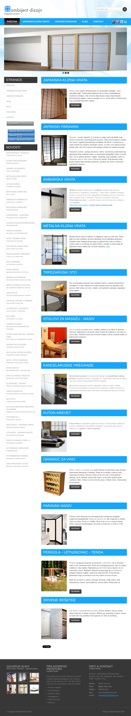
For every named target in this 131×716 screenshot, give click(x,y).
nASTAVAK (75, 169)
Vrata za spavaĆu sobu (17, 440)
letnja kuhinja (13, 184)
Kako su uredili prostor (18, 376)
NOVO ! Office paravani (17, 360)
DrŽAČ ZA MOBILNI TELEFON (18, 285)
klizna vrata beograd (16, 161)
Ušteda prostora (54, 699)
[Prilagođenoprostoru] (23, 10)
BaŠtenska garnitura (16, 207)
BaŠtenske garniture (16, 192)
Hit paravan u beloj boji (17, 448)
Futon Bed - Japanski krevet (19, 433)
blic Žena (10, 316)
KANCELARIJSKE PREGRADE (18, 254)
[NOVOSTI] (13, 147)
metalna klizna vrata (16, 176)
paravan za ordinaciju (16, 200)
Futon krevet (12, 368)
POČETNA (10, 85)
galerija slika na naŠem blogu (20, 223)
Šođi (92, 137)
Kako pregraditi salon (17, 464)
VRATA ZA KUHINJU (14, 231)
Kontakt (10, 117)
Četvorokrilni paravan (17, 456)
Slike (108, 247)
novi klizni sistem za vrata (18, 352)
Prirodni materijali (54, 687)
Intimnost (51, 703)
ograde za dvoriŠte (15, 168)
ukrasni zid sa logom (16, 345)
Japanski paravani (14, 96)
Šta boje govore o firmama (19, 301)
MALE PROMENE (13, 262)
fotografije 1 (12, 417)
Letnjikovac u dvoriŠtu (17, 308)
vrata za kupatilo (14, 391)
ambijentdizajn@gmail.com (108, 695)
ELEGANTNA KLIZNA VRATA (17, 246)
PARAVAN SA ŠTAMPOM (16, 277)
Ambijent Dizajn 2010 (24, 712)
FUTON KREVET (12, 270)
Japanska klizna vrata (16, 91)
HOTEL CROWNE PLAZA (16, 238)
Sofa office (11, 293)
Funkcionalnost (53, 691)
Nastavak (75, 105)
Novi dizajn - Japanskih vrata (20, 425)
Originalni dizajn (54, 693)
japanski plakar (14, 324)
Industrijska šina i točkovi (79, 205)
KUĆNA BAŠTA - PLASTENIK (17, 215)
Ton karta (11, 112)
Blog (8, 107)
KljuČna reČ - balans (16, 383)
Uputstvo (10, 399)
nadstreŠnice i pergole (17, 153)
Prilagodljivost (53, 697)
